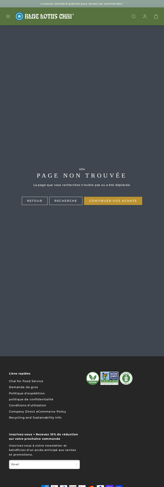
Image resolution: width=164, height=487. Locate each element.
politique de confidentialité (31, 399)
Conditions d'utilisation (27, 405)
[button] (8, 16)
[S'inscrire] (76, 464)
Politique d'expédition (27, 393)
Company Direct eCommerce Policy (37, 411)
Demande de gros (23, 387)
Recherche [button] (65, 201)
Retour (34, 201)
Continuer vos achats (113, 201)
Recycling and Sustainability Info (35, 417)
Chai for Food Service (26, 381)
